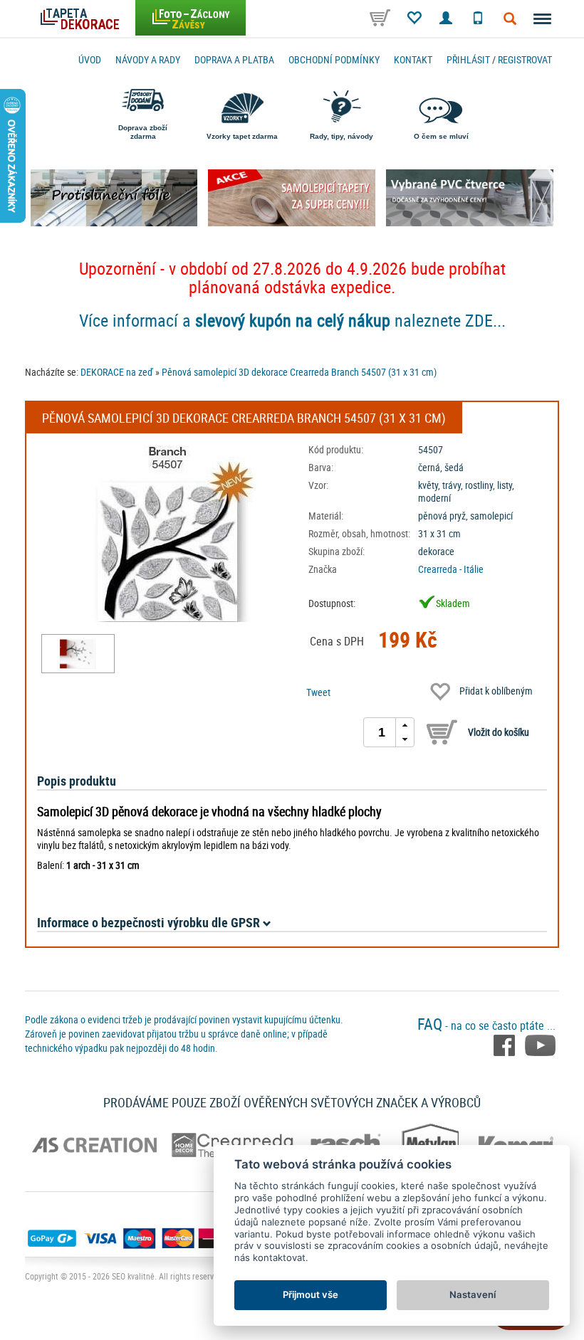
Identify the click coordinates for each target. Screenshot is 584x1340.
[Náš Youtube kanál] (540, 1044)
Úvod (89, 59)
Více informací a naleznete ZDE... (292, 320)
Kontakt (413, 59)
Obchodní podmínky (334, 59)
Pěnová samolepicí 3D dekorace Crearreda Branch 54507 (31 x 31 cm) (299, 372)
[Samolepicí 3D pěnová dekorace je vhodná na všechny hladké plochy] (78, 653)
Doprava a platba (234, 59)
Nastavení (472, 1294)
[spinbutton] (381, 732)
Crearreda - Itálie (451, 569)
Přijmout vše (310, 1294)
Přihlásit (468, 59)
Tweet (318, 692)
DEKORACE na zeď (116, 372)
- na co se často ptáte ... (486, 1025)
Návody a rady (147, 59)
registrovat (525, 59)
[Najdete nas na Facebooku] (505, 1044)
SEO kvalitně (133, 1276)
